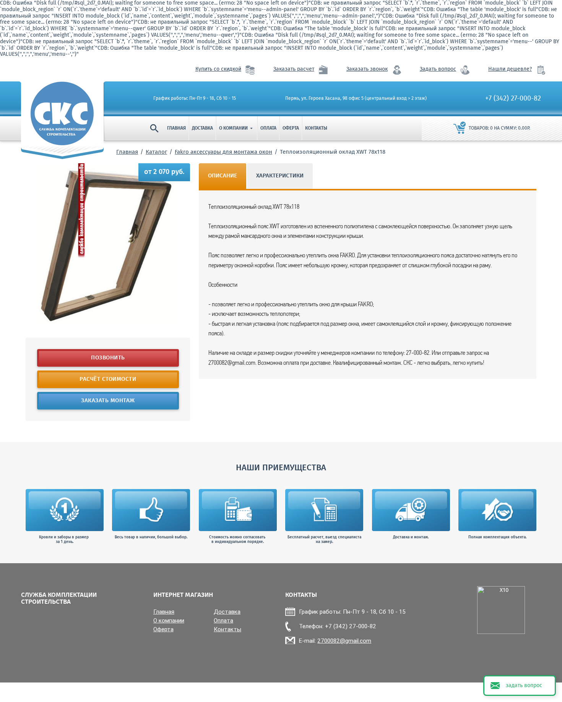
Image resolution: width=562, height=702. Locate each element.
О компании (236, 128)
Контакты (316, 128)
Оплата (268, 128)
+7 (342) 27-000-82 (513, 98)
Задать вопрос (438, 69)
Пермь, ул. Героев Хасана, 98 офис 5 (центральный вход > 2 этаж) (356, 98)
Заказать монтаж (108, 400)
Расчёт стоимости (108, 379)
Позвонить (108, 357)
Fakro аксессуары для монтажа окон (223, 152)
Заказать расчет (293, 69)
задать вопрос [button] (524, 685)
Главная (176, 128)
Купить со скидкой (218, 69)
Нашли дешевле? (510, 69)
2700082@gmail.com (344, 640)
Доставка (202, 128)
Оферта (291, 128)
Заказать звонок (367, 69)
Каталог (156, 152)
